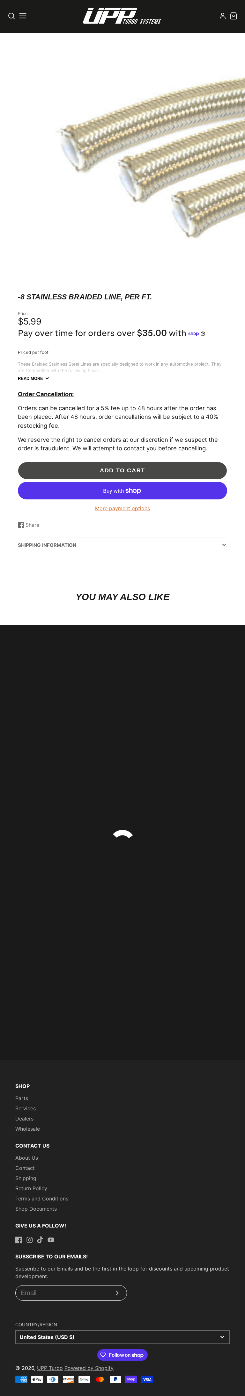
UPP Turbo (50, 1368)
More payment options (122, 508)
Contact (25, 1168)
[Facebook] (18, 1239)
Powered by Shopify (89, 1368)
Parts (21, 1098)
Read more (30, 378)
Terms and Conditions (41, 1198)
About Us (26, 1158)
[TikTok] (40, 1239)
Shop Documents (36, 1209)
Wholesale (27, 1129)
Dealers (24, 1118)
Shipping (25, 1178)
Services (25, 1108)
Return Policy (31, 1188)
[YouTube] (51, 1239)
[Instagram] (29, 1239)
